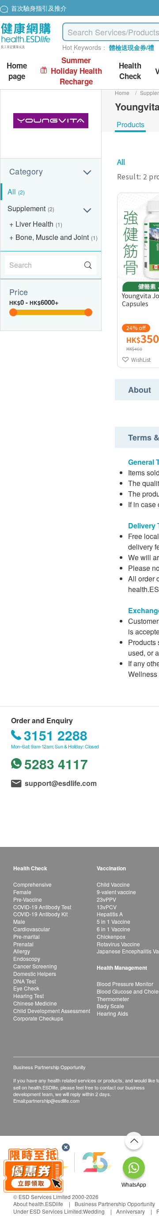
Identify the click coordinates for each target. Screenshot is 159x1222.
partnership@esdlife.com (53, 1100)
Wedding (94, 1211)
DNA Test (24, 981)
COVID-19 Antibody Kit (40, 914)
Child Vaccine (113, 884)
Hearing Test (28, 995)
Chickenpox (111, 936)
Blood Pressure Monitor (125, 983)
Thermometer (113, 998)
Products (130, 124)
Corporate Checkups (38, 1018)
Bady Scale (110, 1005)
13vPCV (107, 907)
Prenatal (23, 944)
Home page (17, 71)
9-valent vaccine (116, 892)
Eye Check (26, 988)
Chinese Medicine (35, 1003)
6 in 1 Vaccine (113, 929)
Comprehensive (32, 884)
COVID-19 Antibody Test (42, 907)
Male (19, 921)
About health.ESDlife (38, 1203)
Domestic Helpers (34, 973)
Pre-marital (26, 936)
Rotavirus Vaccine (118, 944)
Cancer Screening (35, 966)
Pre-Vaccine (27, 899)
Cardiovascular (31, 929)
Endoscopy (26, 958)
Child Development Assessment (51, 1010)
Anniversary (130, 1211)
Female (22, 892)
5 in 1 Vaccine (113, 921)
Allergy (21, 951)
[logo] (26, 49)
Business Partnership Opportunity (115, 1203)
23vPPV (106, 899)
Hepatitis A (110, 914)
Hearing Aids (112, 1013)
